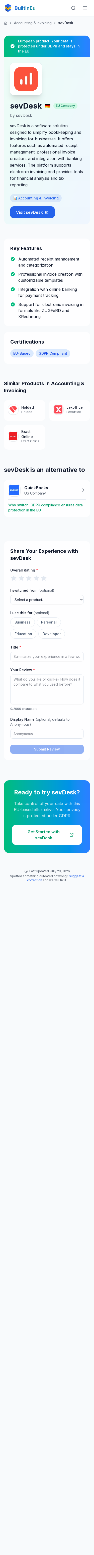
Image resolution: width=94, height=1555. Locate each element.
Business (23, 622)
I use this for (29, 613)
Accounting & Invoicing (33, 23)
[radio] (13, 578)
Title (15, 647)
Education (23, 634)
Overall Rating (24, 570)
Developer (52, 634)
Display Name (40, 722)
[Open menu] (85, 8)
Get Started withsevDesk (44, 834)
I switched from (32, 590)
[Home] (6, 22)
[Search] (73, 8)
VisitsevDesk (29, 212)
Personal (49, 622)
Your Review (22, 670)
